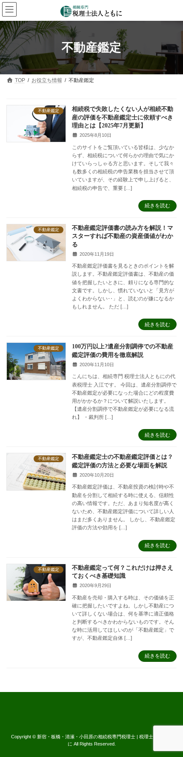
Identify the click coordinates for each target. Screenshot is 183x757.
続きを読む (157, 206)
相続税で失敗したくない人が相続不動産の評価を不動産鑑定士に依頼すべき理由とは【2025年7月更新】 (122, 117)
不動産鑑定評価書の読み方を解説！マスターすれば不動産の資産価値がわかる (122, 236)
